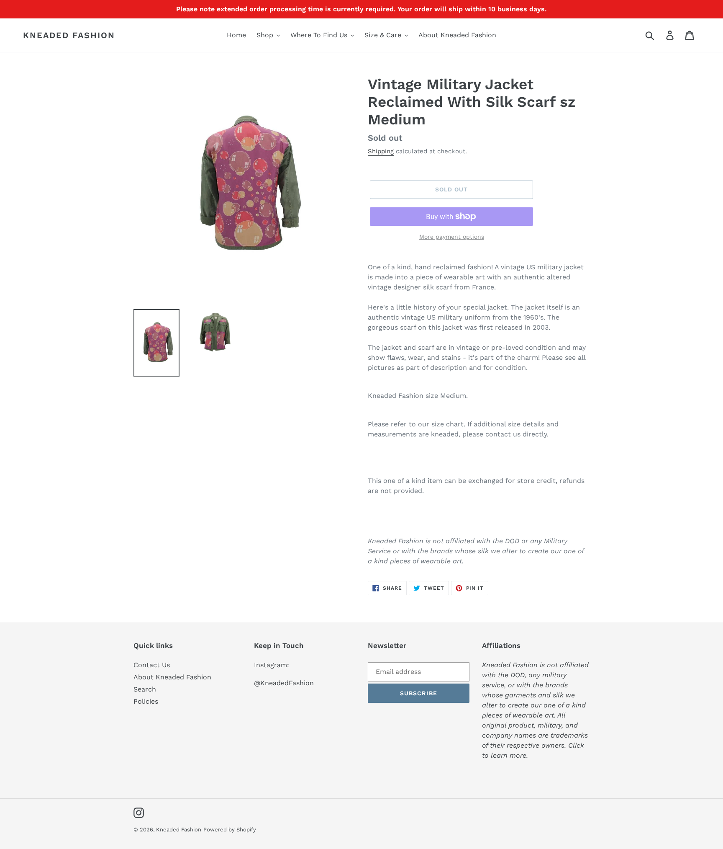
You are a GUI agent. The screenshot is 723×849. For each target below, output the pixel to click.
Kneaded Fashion (69, 35)
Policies (145, 701)
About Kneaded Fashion (172, 677)
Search (144, 689)
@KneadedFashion (284, 683)
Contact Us (151, 665)
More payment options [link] (451, 236)
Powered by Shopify (229, 829)
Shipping (381, 151)
